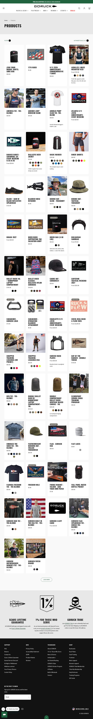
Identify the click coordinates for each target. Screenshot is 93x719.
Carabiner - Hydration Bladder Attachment (33, 322)
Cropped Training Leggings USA (34, 358)
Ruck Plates (72, 652)
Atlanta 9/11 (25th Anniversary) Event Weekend (77, 114)
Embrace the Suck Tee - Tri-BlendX (13, 445)
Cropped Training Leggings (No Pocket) (12, 359)
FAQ (5, 649)
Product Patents (30, 657)
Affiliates (50, 669)
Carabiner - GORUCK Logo (12, 320)
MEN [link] (44, 11)
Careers (50, 675)
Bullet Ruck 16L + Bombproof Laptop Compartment (13, 281)
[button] (3, 8)
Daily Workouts (73, 672)
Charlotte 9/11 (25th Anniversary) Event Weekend (56, 322)
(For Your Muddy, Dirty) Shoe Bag (13, 69)
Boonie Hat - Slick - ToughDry (57, 200)
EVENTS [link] (63, 11)
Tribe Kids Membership (75, 669)
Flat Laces (75, 443)
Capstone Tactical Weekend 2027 (78, 280)
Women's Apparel (74, 663)
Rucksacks (72, 649)
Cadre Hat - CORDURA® (55, 279)
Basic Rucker (55, 154)
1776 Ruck (32, 67)
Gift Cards (72, 678)
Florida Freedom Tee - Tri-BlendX (14, 485)
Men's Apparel (73, 660)
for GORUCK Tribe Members (46, 1)
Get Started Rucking (53, 660)
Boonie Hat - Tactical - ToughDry (76, 201)
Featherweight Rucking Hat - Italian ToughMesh (34, 446)
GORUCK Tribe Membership (76, 666)
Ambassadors (51, 657)
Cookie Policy (8, 672)
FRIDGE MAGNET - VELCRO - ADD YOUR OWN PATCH (57, 486)
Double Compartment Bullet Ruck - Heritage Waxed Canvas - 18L (56, 400)
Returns (6, 652)
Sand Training (73, 654)
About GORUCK (52, 649)
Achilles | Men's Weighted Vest (78, 68)
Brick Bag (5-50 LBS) (56, 238)
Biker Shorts (77, 154)
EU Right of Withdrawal (10, 663)
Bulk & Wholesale (52, 672)
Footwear (72, 657)
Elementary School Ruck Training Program (77, 399)
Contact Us (7, 654)
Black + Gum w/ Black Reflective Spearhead (14, 201)
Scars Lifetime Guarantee (19, 628)
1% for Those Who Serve (54, 652)
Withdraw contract (9, 666)
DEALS (72, 11)
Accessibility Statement (32, 652)
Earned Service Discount (11, 660)
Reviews (28, 660)
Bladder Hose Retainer (34, 200)
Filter (6, 40)
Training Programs (74, 675)
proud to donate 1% (46, 628)
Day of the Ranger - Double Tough (78, 358)
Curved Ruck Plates (55, 357)
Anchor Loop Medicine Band (34, 112)
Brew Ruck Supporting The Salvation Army (35, 239)
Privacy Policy (30, 649)
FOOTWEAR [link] (35, 11)
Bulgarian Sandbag (76, 238)
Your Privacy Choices (10, 669)
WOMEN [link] (53, 11)
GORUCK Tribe (69, 623)
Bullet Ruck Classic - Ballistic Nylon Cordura (35, 281)
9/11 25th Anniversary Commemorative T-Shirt (56, 70)
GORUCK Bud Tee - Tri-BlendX (14, 522)
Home (6, 20)
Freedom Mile (34, 484)
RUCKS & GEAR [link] (21, 11)
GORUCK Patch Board (34, 562)
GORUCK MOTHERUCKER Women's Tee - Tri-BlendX (14, 564)
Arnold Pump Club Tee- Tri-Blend (55, 113)
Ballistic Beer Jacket (34, 155)
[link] (84, 8)
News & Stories (52, 654)
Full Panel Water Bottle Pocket (78, 485)
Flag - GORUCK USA (56, 444)
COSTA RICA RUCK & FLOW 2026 (78, 320)
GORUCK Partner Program (55, 666)
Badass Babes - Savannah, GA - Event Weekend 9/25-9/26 (13, 157)
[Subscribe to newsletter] (29, 697)
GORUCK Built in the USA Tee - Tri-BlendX (35, 523)
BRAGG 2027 (12, 237)
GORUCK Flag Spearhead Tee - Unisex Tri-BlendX (78, 524)
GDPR (27, 654)
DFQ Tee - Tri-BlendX (12, 397)
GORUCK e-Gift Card (56, 522)
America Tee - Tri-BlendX (14, 112)
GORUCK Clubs (52, 663)
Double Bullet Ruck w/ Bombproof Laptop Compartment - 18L (34, 401)
